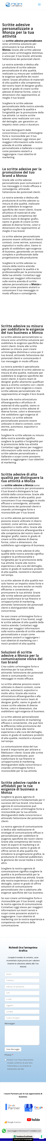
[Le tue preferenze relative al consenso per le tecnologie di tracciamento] (41, 1136)
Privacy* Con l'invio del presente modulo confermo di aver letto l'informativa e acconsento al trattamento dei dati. (19, 1064)
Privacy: (9, 1055)
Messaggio (10, 1023)
